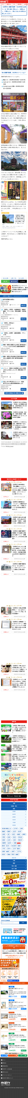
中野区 (3, 837)
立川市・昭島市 (16, 848)
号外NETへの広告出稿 (7, 1069)
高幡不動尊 (22, 444)
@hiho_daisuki (10, 446)
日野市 (13, 444)
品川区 (8, 840)
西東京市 (20, 840)
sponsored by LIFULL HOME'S (18, 983)
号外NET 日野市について (7, 1078)
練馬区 (24, 834)
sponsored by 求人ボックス (19, 296)
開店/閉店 (20, 4)
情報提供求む (5, 1066)
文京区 (13, 834)
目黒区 (3, 840)
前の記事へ (6, 278)
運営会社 (4, 1063)
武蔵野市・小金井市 (6, 843)
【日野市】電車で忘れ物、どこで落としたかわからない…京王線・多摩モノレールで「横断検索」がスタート (19, 729)
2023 (3, 444)
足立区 (14, 831)
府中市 (8, 848)
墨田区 (8, 831)
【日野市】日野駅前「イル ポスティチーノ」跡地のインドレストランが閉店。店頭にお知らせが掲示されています (19, 625)
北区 (8, 834)
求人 (14, 4)
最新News (9, 4)
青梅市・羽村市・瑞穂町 (13, 854)
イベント (3, 446)
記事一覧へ (14, 278)
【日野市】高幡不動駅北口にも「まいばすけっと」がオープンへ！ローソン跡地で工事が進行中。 (19, 567)
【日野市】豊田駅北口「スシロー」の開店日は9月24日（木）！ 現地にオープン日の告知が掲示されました (19, 505)
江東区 (21, 828)
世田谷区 (20, 837)
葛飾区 (3, 831)
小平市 (3, 848)
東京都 (12, 16)
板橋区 (18, 834)
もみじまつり (7, 444)
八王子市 (19, 851)
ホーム (3, 1060)
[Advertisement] (14, 463)
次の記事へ (22, 278)
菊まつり (17, 444)
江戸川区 (16, 828)
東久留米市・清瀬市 (16, 845)
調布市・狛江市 (5, 845)
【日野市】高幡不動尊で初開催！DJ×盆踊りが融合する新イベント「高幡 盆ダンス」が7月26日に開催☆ (19, 534)
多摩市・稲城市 (5, 851)
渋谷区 (14, 837)
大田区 (14, 840)
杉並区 (8, 837)
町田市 (3, 854)
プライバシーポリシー (7, 1075)
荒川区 (19, 831)
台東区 (3, 834)
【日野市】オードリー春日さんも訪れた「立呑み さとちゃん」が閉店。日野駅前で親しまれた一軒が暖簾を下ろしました (19, 683)
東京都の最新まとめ (6, 828)
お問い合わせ (5, 1072)
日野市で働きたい (8, 296)
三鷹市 (17, 843)
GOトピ (2, 4)
